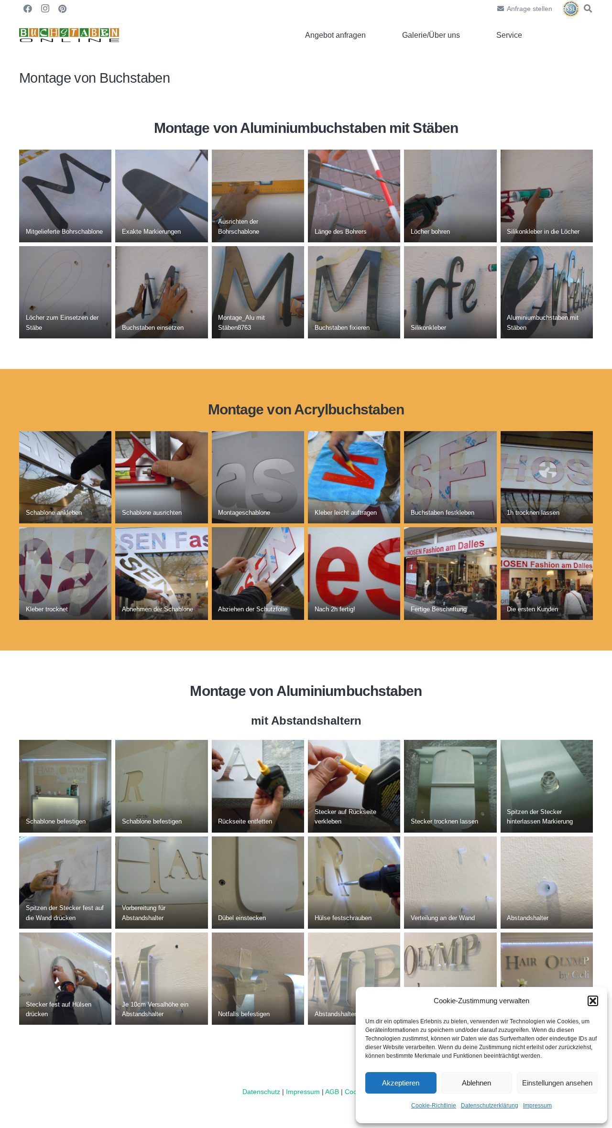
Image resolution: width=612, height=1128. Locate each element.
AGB (333, 1091)
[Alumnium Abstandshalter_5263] (547, 882)
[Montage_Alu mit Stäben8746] (258, 196)
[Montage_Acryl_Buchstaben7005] (547, 477)
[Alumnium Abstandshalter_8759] (450, 786)
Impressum (537, 1105)
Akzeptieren (400, 1083)
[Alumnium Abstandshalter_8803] (65, 882)
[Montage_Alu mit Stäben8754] (450, 196)
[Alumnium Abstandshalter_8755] (65, 786)
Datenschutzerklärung (489, 1105)
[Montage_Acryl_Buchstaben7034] (65, 573)
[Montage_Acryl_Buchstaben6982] (258, 477)
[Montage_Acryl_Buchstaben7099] (450, 573)
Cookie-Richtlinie (433, 1105)
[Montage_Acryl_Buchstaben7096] (547, 573)
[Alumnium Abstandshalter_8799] (161, 786)
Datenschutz (261, 1091)
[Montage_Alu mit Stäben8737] (354, 196)
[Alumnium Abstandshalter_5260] (450, 882)
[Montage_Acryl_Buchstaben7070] (258, 573)
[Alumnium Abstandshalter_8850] (161, 882)
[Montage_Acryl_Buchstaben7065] (161, 573)
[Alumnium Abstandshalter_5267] (354, 979)
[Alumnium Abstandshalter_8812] (65, 979)
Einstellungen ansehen (557, 1083)
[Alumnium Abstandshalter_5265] (450, 979)
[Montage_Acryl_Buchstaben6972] (65, 477)
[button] (593, 1001)
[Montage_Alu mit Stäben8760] (65, 292)
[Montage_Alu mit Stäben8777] (354, 292)
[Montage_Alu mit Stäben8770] (547, 196)
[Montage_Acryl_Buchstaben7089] (354, 573)
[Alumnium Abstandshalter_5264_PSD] (161, 979)
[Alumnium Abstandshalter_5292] (547, 979)
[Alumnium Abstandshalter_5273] (258, 979)
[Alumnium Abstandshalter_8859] (354, 882)
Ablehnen (476, 1083)
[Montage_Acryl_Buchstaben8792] (547, 292)
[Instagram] (45, 8)
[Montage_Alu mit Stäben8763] (258, 292)
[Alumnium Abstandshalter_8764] (258, 786)
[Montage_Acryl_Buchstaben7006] (450, 477)
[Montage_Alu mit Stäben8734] (65, 196)
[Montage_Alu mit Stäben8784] (450, 292)
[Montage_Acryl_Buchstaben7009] (354, 477)
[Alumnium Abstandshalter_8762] (547, 786)
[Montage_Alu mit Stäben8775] (161, 292)
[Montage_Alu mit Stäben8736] (161, 196)
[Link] (69, 35)
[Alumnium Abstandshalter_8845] (258, 882)
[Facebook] (27, 8)
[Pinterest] (62, 8)
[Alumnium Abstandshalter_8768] (354, 786)
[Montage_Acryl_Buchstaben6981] (161, 477)
